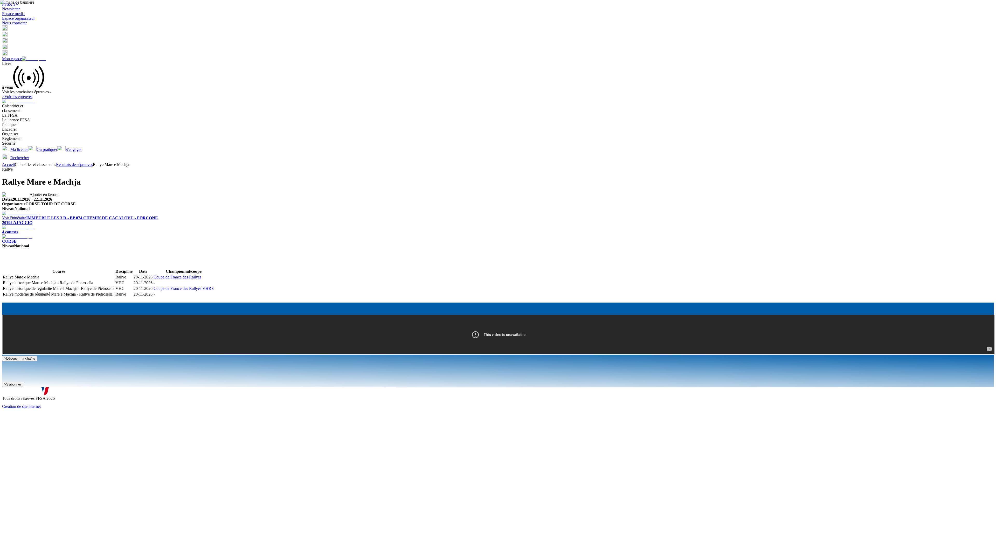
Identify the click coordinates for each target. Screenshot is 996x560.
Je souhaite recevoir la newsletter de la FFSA (44, 387)
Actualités (23, 263)
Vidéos (37, 263)
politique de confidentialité (139, 392)
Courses (8, 263)
